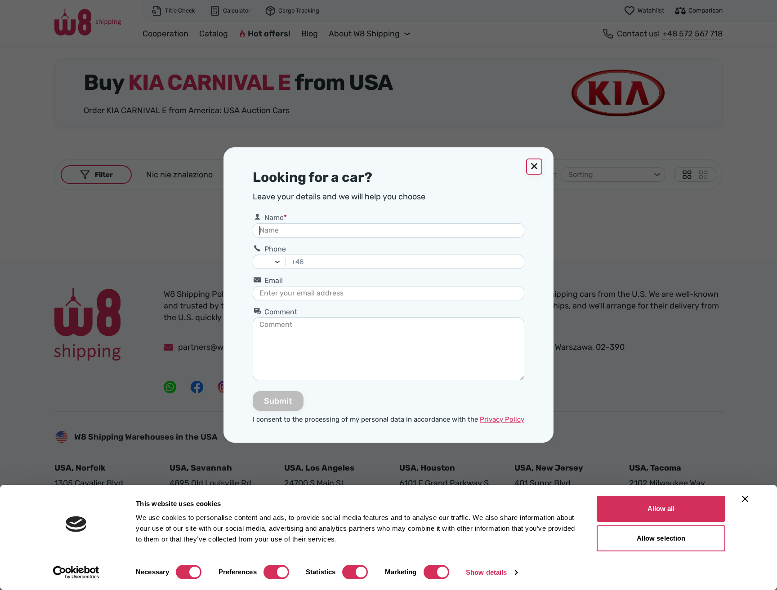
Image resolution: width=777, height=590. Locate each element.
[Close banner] (745, 499)
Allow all (661, 508)
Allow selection (661, 538)
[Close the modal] (534, 167)
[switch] (276, 572)
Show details (486, 572)
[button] (280, 262)
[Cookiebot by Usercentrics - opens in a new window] (76, 572)
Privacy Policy (502, 419)
